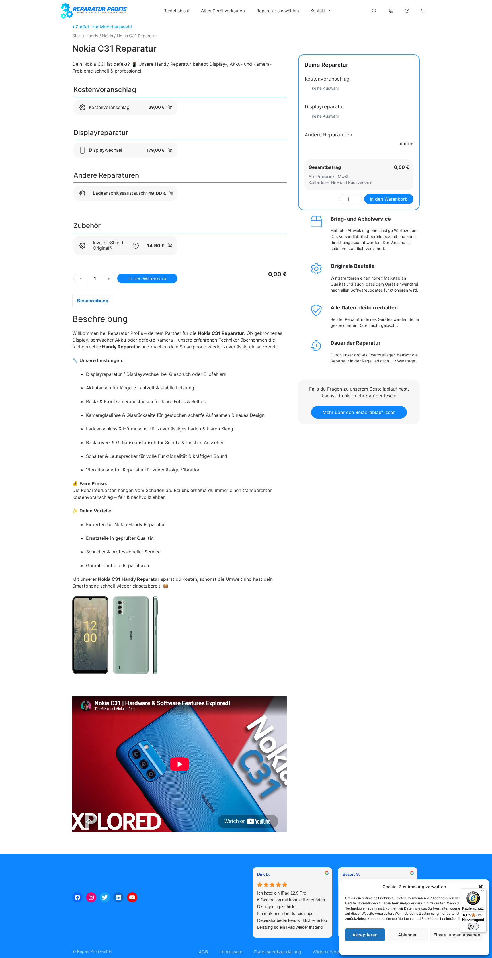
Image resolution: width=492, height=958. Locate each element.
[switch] (473, 926)
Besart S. (351, 874)
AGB (203, 952)
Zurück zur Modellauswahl (103, 27)
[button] (480, 887)
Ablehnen (408, 935)
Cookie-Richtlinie (385, 948)
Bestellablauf (176, 10)
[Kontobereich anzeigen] (391, 10)
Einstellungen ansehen (457, 935)
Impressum (449, 948)
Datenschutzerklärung (420, 948)
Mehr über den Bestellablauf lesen (359, 412)
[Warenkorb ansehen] (423, 10)
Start (77, 35)
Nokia (107, 35)
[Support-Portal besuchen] (407, 10)
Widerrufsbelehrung (334, 952)
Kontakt (317, 10)
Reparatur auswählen (277, 10)
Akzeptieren (365, 935)
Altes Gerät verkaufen (223, 10)
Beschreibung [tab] (92, 300)
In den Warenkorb (147, 278)
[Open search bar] (375, 11)
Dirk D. (263, 874)
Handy (91, 35)
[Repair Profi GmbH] (94, 10)
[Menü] (482, 891)
